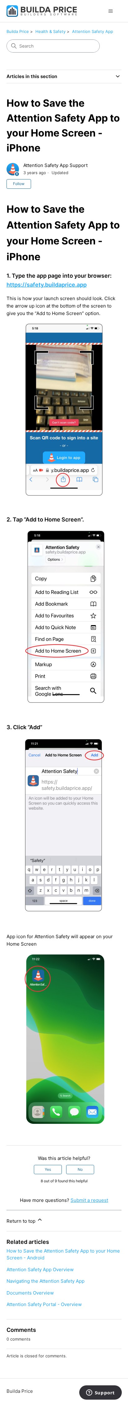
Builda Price (18, 31)
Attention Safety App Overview (40, 1269)
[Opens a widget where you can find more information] (100, 1393)
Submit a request (89, 1200)
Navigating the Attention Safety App (46, 1281)
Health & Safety (50, 31)
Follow (19, 183)
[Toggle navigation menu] (110, 11)
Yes (48, 1169)
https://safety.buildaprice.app (47, 284)
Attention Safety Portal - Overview (44, 1304)
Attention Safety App (92, 31)
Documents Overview (30, 1293)
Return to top (22, 1221)
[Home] (42, 11)
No (80, 1169)
